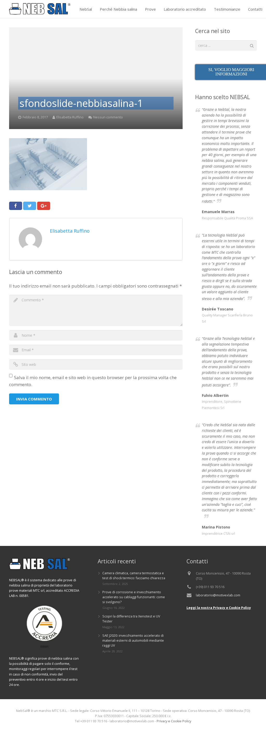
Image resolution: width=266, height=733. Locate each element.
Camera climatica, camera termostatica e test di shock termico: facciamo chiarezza (133, 575)
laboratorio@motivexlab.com (218, 595)
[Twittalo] (29, 206)
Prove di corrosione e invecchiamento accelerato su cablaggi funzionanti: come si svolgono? (133, 597)
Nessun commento (108, 117)
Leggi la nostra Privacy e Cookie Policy (219, 607)
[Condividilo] (15, 206)
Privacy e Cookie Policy (174, 721)
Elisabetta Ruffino (70, 117)
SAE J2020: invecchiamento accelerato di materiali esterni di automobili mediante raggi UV (133, 640)
